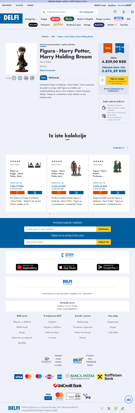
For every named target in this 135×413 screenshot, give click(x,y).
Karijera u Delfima (52, 327)
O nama (52, 337)
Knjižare (52, 321)
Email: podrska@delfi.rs (67, 309)
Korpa (113, 327)
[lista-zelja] (17, 192)
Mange (87, 24)
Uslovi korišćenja (83, 332)
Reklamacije (82, 321)
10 (85, 213)
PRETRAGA (103, 229)
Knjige (44, 18)
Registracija (113, 321)
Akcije (22, 332)
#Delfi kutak (22, 327)
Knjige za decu (103, 18)
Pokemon (45, 24)
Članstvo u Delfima (22, 321)
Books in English (85, 18)
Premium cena (110, 67)
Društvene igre (74, 24)
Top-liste (124, 24)
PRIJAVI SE (104, 242)
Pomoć (82, 337)
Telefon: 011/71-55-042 (67, 306)
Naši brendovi (52, 332)
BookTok (99, 24)
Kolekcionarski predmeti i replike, (54, 44)
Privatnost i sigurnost (82, 327)
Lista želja (113, 332)
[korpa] (35, 192)
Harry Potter (45, 61)
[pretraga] (44, 12)
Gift (128, 18)
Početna (45, 36)
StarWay (71, 44)
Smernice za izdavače (22, 337)
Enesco (43, 66)
